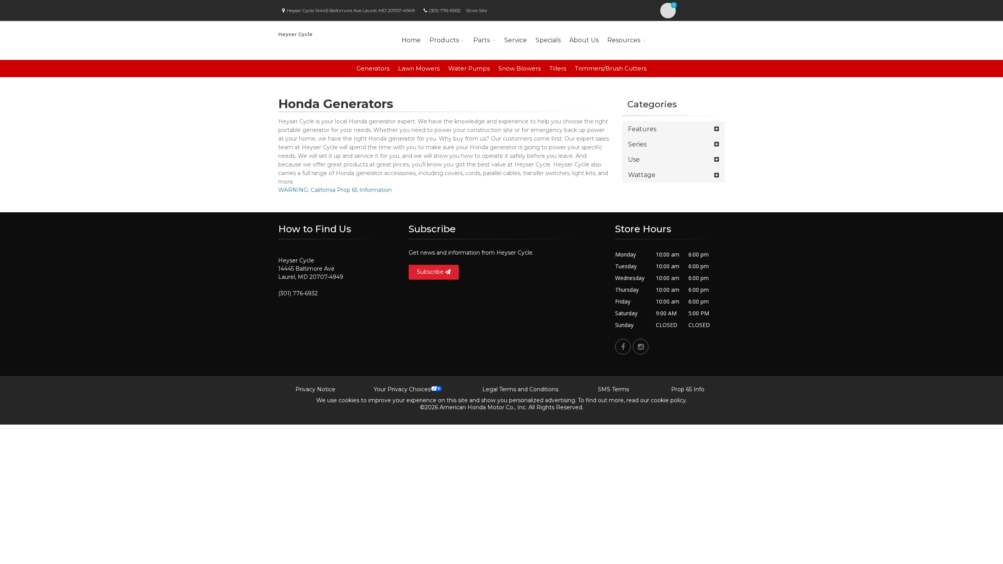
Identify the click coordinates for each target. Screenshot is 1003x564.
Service (515, 40)
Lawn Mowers (419, 68)
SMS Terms (613, 389)
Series (637, 144)
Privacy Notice (315, 389)
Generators (373, 68)
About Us (584, 40)
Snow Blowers (519, 68)
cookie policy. (669, 400)
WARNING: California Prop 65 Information (335, 189)
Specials (548, 40)
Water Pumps (469, 68)
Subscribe (431, 271)
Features (642, 129)
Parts (481, 40)
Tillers (557, 68)
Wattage (641, 175)
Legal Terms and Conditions (520, 389)
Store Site (476, 10)
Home (411, 40)
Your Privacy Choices (402, 389)
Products (444, 40)
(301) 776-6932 (445, 10)
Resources (623, 40)
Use (634, 159)
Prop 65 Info (687, 389)
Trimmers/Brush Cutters (610, 68)
